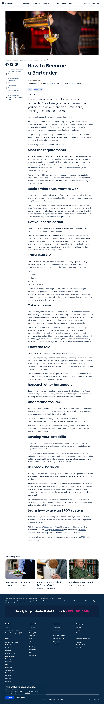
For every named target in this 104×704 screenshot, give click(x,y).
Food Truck (32, 634)
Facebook (7, 63)
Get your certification (14, 77)
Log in (98, 3)
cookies (27, 693)
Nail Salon (8, 677)
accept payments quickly (54, 529)
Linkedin (60, 698)
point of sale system (35, 521)
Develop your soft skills (14, 92)
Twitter (11, 63)
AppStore (79, 641)
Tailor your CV (12, 79)
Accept (10, 697)
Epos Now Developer (58, 637)
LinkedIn (16, 63)
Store (6, 626)
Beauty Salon (9, 647)
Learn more (21, 697)
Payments (36, 3)
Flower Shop (8, 661)
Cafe (30, 629)
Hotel (30, 640)
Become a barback (13, 94)
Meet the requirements (14, 70)
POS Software (80, 647)
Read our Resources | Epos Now (15, 59)
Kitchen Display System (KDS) (13, 632)
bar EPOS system (45, 526)
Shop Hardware (67, 3)
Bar (30, 88)
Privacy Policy (56, 629)
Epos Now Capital (81, 644)
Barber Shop (8, 644)
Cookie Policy (56, 640)
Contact (56, 3)
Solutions (26, 3)
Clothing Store (9, 683)
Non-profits (32, 654)
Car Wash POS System (11, 641)
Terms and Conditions (59, 634)
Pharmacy (8, 658)
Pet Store (8, 680)
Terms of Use (56, 626)
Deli (6, 663)
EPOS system (86, 536)
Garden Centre (9, 669)
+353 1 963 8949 (77, 610)
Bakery (31, 643)
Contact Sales (89, 3)
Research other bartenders (15, 87)
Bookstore (8, 674)
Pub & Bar (32, 626)
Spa (30, 651)
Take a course (12, 82)
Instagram (52, 698)
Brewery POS (32, 632)
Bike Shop (8, 649)
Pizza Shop (32, 646)
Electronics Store (10, 655)
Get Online (56, 643)
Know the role (12, 84)
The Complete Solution (12, 629)
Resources (46, 3)
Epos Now (7, 3)
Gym (30, 637)
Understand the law (13, 89)
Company (79, 632)
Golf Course (8, 666)
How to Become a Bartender (16, 68)
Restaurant (38, 88)
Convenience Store (10, 652)
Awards (78, 629)
